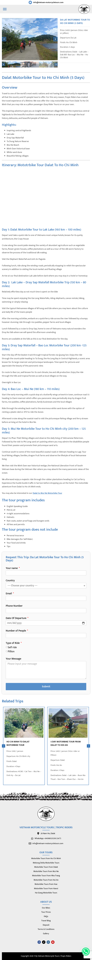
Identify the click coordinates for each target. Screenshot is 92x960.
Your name (12, 568)
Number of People (16, 631)
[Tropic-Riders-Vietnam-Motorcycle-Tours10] (30, 39)
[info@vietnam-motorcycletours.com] (30, 2)
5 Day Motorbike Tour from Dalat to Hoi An (66, 743)
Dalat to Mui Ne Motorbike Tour (47, 493)
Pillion (11, 651)
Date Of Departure (16, 618)
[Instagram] (48, 942)
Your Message (13, 659)
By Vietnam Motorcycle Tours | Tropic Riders (53, 956)
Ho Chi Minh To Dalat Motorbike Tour (17, 743)
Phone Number (14, 606)
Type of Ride (13, 643)
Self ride (12, 647)
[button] (4, 39)
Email (9, 594)
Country (10, 581)
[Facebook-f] (39, 942)
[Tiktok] (43, 942)
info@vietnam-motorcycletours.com (48, 2)
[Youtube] (53, 942)
